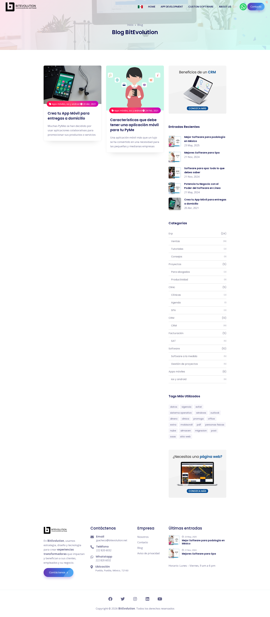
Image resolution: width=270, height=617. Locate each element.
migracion (201, 430)
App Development (172, 6)
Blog (140, 548)
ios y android (73, 103)
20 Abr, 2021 (89, 103)
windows (201, 412)
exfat (199, 406)
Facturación (197, 333)
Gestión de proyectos (197, 364)
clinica (185, 418)
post (214, 430)
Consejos (197, 256)
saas (173, 436)
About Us (225, 6)
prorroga (198, 418)
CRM (197, 318)
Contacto (255, 6)
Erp (197, 233)
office (211, 418)
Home (151, 6)
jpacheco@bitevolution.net (111, 540)
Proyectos (197, 264)
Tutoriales (197, 249)
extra (173, 424)
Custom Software (200, 6)
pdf (199, 424)
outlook (214, 412)
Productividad (197, 279)
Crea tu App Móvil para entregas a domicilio (69, 116)
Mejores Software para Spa (202, 152)
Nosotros (143, 537)
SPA (197, 310)
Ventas (197, 241)
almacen (185, 430)
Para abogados (197, 272)
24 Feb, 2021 (151, 110)
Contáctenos (57, 572)
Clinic (197, 287)
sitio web (185, 436)
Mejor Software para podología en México (203, 542)
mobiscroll (186, 424)
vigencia (186, 406)
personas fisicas (214, 424)
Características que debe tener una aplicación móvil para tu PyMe (134, 125)
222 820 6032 (103, 550)
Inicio (130, 25)
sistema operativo (181, 412)
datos (173, 406)
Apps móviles (197, 371)
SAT (197, 341)
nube (173, 430)
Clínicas (197, 295)
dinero (174, 418)
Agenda (197, 302)
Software (197, 348)
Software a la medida (197, 356)
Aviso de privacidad (148, 553)
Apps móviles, (59, 103)
